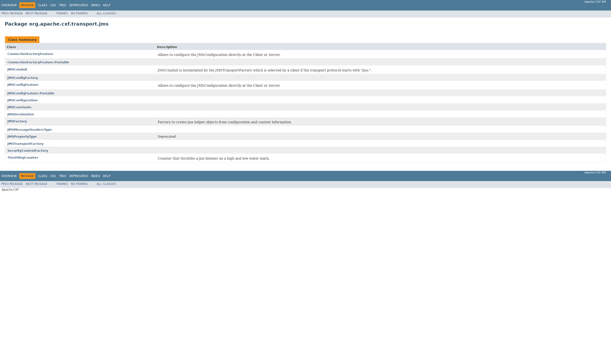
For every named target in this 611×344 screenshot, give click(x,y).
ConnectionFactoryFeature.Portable (38, 62)
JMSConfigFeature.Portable (30, 93)
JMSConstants (19, 107)
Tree (62, 5)
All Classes (106, 13)
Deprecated (78, 5)
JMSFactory (17, 121)
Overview (9, 5)
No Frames (79, 13)
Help (106, 5)
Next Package (36, 13)
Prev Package (12, 13)
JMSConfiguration (22, 100)
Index (95, 5)
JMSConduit (17, 69)
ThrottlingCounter (22, 157)
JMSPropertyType (22, 136)
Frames (62, 13)
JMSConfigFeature (22, 84)
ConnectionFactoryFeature (30, 54)
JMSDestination (20, 114)
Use (53, 5)
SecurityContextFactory (27, 150)
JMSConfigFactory (22, 78)
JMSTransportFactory (25, 143)
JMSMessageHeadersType (29, 129)
